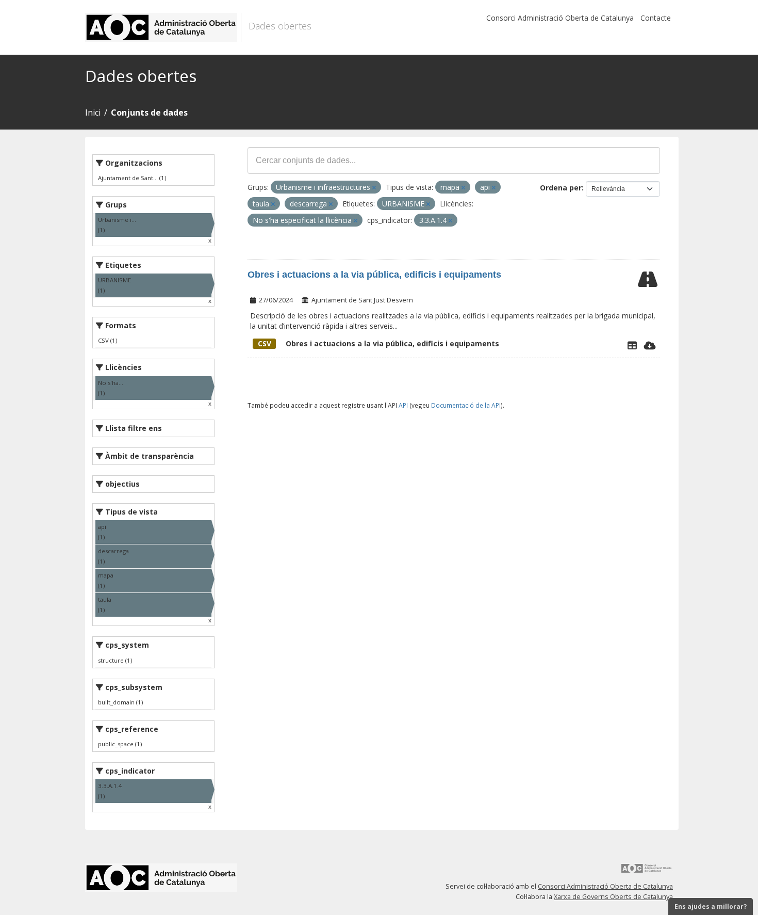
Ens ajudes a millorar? (710, 906)
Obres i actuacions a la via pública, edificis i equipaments (374, 274)
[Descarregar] (650, 345)
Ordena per (561, 187)
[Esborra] (374, 187)
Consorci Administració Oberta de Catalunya (560, 18)
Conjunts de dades (149, 112)
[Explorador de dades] (632, 345)
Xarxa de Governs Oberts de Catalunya (613, 896)
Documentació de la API (466, 405)
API (403, 405)
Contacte (655, 18)
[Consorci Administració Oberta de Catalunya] (646, 872)
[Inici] (163, 27)
